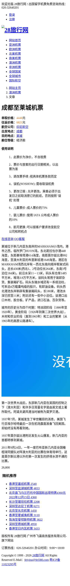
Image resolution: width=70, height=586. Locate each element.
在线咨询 (7, 239)
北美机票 (15, 53)
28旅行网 (38, 555)
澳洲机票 (15, 62)
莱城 (19, 135)
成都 (19, 131)
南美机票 (15, 58)
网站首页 (15, 40)
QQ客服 (19, 239)
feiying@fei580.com (36, 559)
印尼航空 (22, 126)
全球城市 (15, 76)
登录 (12, 14)
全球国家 (15, 71)
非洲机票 (15, 67)
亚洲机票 (15, 44)
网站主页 (15, 88)
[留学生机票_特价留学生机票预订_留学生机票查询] (35, 29)
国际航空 (15, 80)
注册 (12, 19)
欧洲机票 (15, 49)
